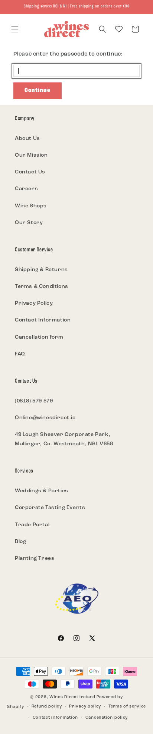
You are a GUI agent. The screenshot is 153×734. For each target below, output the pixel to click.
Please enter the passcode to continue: (68, 54)
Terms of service (127, 707)
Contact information (55, 718)
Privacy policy (85, 707)
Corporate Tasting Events (50, 508)
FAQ (20, 354)
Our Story (29, 223)
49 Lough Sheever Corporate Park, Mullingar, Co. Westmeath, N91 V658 (64, 439)
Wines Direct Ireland (72, 697)
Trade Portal (32, 525)
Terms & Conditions (41, 286)
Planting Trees (34, 558)
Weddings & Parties (41, 491)
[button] (15, 29)
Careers (26, 189)
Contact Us (30, 172)
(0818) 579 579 (34, 401)
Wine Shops (31, 206)
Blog (20, 542)
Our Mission (31, 155)
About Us (27, 138)
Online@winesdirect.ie (45, 418)
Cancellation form (39, 337)
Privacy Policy (34, 303)
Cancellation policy (106, 718)
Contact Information (43, 320)
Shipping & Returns (41, 270)
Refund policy (47, 707)
